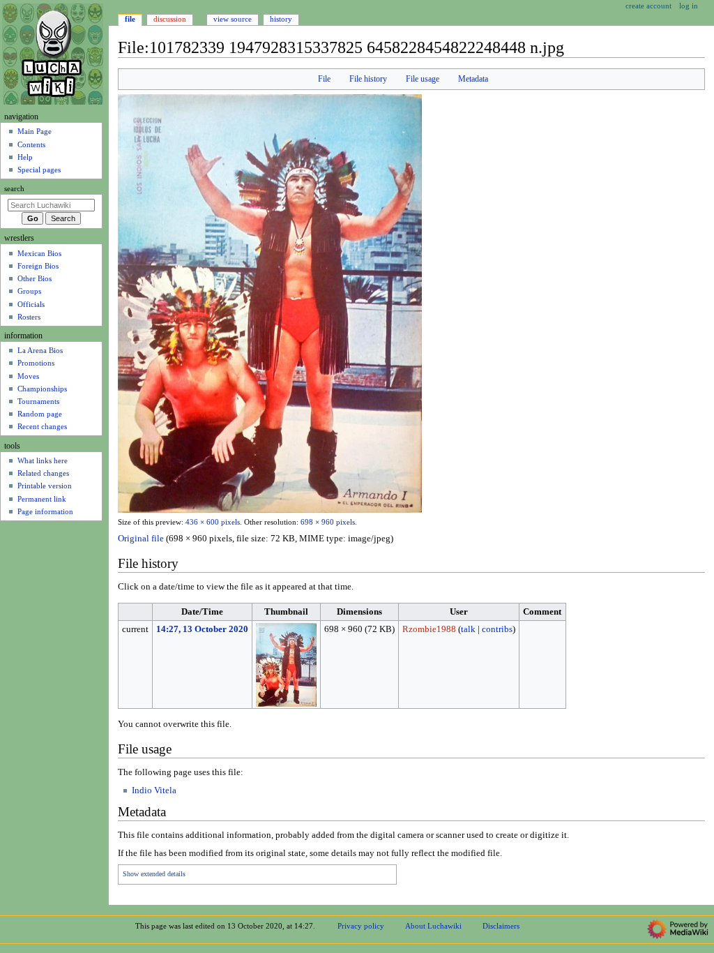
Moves (28, 376)
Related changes (43, 473)
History (281, 19)
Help (25, 157)
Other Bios (34, 278)
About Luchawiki (433, 926)
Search (14, 189)
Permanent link (41, 499)
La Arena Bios (40, 350)
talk (468, 629)
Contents (31, 144)
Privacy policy (360, 926)
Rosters (28, 317)
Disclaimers (501, 926)
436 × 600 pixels (212, 522)
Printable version (44, 485)
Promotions (35, 363)
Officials (31, 304)
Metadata (473, 79)
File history (368, 79)
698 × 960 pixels (328, 522)
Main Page (34, 131)
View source (232, 19)
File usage (422, 79)
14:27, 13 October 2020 (202, 629)
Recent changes (42, 426)
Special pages (39, 169)
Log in (688, 5)
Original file (141, 538)
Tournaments (38, 401)
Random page (39, 414)
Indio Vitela (154, 790)
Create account (648, 5)
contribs (497, 629)
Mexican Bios (39, 253)
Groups (29, 291)
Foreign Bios (38, 266)
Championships (42, 388)
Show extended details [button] (154, 874)
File (324, 79)
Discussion (169, 19)
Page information (45, 511)
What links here (42, 460)
